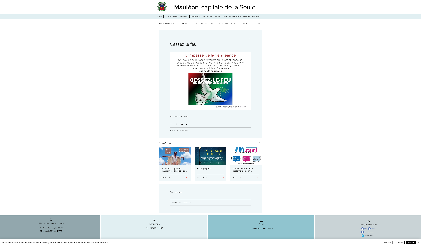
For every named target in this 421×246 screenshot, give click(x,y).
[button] (259, 24)
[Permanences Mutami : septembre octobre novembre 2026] (246, 156)
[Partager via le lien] (187, 124)
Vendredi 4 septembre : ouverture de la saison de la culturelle (174, 169)
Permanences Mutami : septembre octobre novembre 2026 (243, 169)
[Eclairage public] (211, 156)
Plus (243, 24)
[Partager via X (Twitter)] (176, 124)
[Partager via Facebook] (171, 124)
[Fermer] (418, 242)
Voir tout (259, 143)
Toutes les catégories (167, 24)
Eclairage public (204, 168)
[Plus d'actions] (249, 38)
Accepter (411, 242)
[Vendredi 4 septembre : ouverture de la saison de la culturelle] (175, 156)
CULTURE (183, 24)
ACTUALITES (174, 116)
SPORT (194, 24)
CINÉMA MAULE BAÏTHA (228, 24)
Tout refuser (398, 242)
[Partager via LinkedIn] (182, 124)
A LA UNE (184, 116)
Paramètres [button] (387, 242)
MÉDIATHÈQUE (207, 24)
